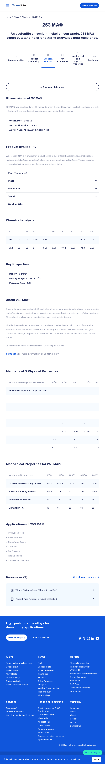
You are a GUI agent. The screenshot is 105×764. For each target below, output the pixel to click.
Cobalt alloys (12, 667)
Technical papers (46, 729)
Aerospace (75, 680)
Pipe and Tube (44, 692)
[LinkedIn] (92, 639)
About (73, 715)
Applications (44, 722)
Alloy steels (11, 674)
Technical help (38, 637)
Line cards (43, 718)
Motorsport (75, 691)
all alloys (26, 17)
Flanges (42, 685)
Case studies (44, 725)
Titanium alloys (13, 677)
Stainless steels (13, 681)
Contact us (12, 354)
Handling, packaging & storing (20, 715)
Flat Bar (42, 677)
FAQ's (73, 722)
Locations (75, 708)
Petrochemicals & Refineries (83, 673)
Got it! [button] (97, 759)
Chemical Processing (80, 688)
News (73, 712)
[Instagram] (88, 639)
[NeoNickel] (18, 5)
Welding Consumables (48, 688)
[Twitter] (84, 639)
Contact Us (75, 726)
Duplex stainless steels (17, 685)
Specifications (45, 740)
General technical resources (51, 736)
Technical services (15, 712)
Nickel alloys (12, 670)
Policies (73, 719)
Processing (11, 708)
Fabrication (43, 732)
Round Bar (43, 674)
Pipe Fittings (44, 695)
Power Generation (78, 677)
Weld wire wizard (46, 715)
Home (8, 17)
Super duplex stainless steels (19, 663)
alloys (16, 17)
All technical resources (84, 577)
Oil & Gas (74, 684)
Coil (40, 663)
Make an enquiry (89, 5)
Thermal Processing (79, 663)
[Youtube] (97, 639)
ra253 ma (37, 17)
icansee (92, 745)
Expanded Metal (46, 670)
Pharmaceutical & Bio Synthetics (80, 668)
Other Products (45, 681)
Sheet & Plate (44, 667)
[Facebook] (80, 639)
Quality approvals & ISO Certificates (49, 709)
